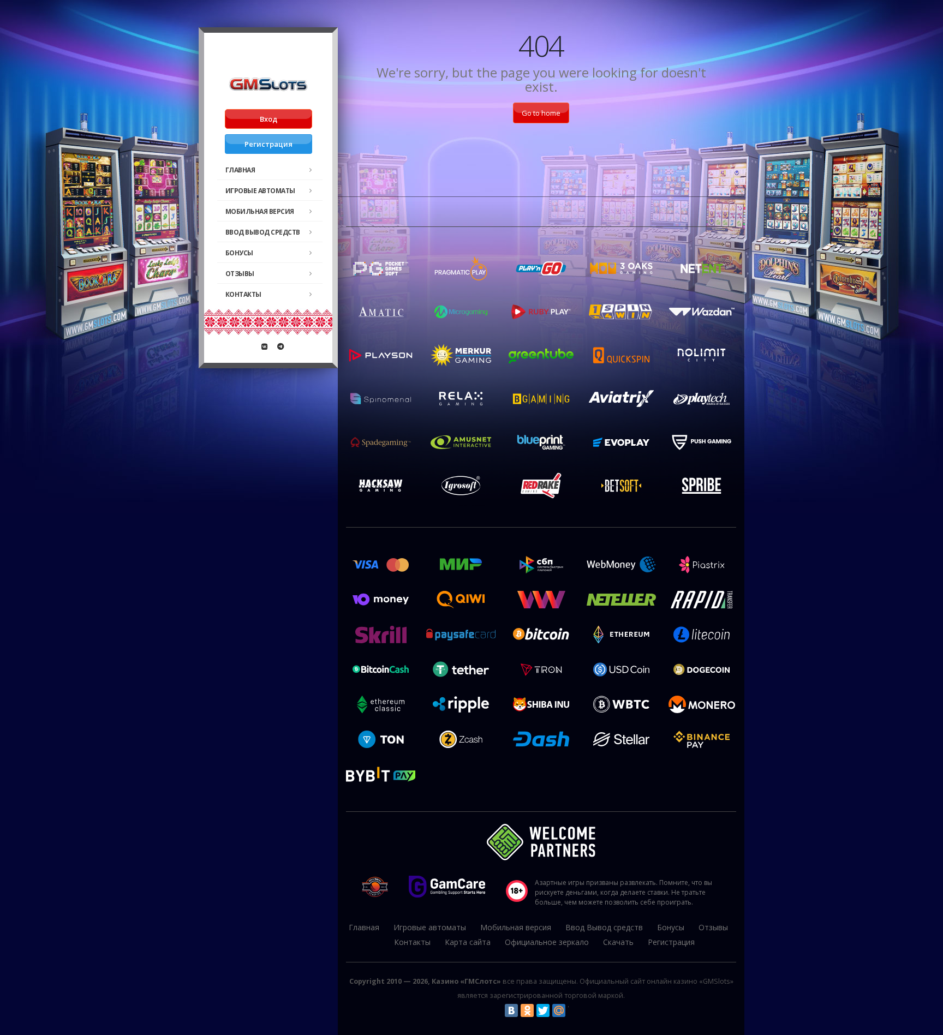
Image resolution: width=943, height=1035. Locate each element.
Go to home (541, 113)
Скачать (618, 942)
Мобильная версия (259, 211)
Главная (240, 170)
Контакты (243, 294)
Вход (268, 119)
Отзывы (239, 273)
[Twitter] (543, 1010)
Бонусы (239, 253)
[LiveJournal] (574, 1010)
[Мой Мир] (558, 1010)
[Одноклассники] (527, 1010)
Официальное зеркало (547, 942)
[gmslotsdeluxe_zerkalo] (280, 346)
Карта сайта (468, 942)
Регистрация (268, 144)
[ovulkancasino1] (264, 346)
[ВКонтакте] (511, 1010)
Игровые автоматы (260, 190)
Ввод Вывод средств (262, 232)
